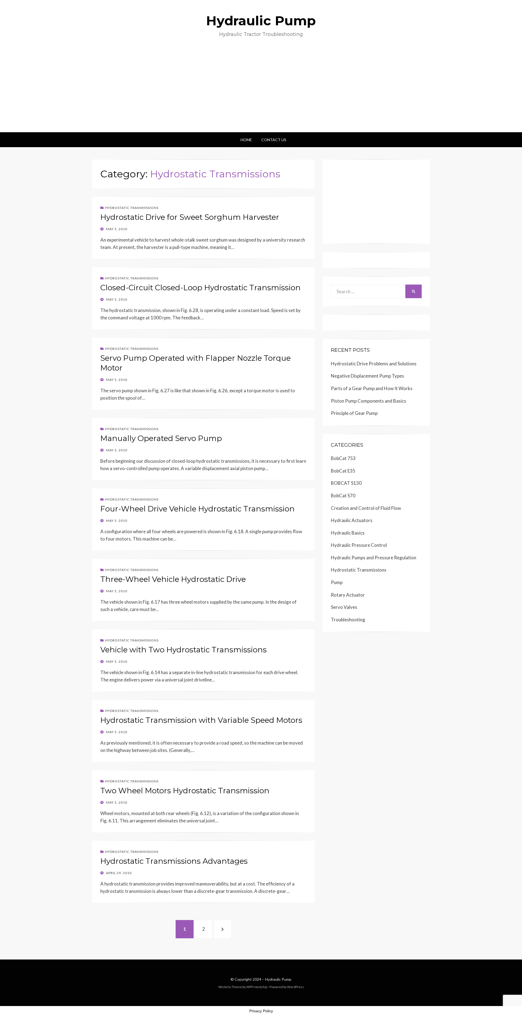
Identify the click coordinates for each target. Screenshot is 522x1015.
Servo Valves (344, 607)
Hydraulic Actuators (351, 520)
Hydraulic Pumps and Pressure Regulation (373, 557)
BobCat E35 (343, 471)
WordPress (295, 987)
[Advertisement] (261, 91)
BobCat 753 (343, 458)
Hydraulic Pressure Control (359, 545)
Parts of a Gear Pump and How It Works (371, 388)
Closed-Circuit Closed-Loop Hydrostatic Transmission (200, 287)
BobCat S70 (343, 495)
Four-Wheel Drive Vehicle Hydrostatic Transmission (197, 508)
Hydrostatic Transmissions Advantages (174, 861)
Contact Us (273, 139)
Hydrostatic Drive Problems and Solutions (374, 363)
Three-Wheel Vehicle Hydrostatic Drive (173, 579)
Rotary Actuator (348, 595)
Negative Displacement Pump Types (367, 376)
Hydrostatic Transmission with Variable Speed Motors (201, 720)
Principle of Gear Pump (354, 413)
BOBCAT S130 (346, 483)
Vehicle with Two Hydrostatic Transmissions (183, 649)
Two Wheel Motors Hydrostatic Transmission (184, 790)
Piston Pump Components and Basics (368, 401)
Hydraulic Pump (261, 21)
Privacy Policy (261, 1011)
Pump (337, 582)
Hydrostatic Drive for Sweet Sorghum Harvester (189, 217)
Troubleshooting (348, 619)
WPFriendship (256, 987)
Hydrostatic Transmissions (132, 208)
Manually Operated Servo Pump (161, 438)
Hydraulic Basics (348, 533)
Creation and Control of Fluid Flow (366, 508)
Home (246, 139)
